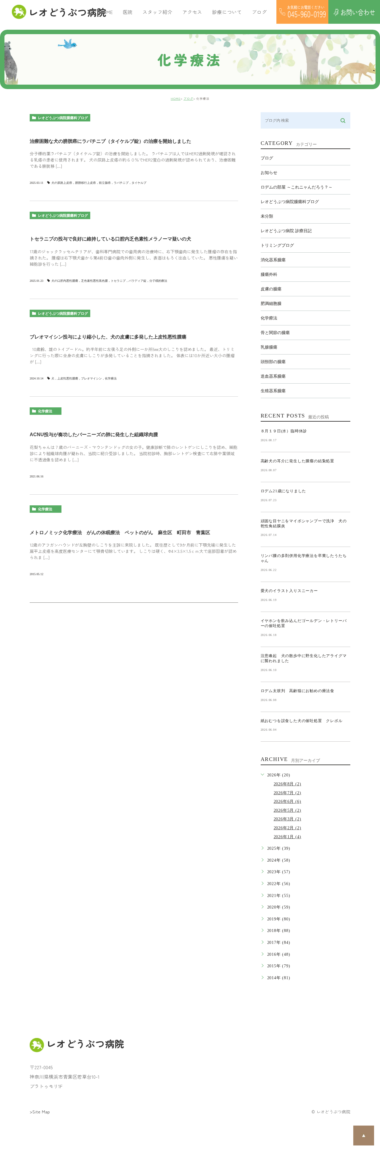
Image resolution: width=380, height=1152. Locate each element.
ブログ (188, 98)
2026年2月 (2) (287, 828)
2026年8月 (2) (287, 784)
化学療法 (45, 411)
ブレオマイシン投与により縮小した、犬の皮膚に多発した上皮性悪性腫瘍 (108, 336)
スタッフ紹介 (157, 12)
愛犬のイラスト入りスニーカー (289, 590)
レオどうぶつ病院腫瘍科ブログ (63, 118)
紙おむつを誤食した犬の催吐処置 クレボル (302, 721)
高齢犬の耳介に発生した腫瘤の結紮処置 (297, 461)
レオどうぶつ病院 (64, 12)
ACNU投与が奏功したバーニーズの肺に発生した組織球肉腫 (94, 434)
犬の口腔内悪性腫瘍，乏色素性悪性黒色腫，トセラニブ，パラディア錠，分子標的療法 (109, 280)
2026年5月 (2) (287, 810)
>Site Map (40, 1112)
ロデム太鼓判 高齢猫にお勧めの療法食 (299, 691)
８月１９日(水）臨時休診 (284, 431)
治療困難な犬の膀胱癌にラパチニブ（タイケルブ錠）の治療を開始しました (110, 141)
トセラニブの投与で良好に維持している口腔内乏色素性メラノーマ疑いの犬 (110, 238)
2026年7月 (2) (287, 793)
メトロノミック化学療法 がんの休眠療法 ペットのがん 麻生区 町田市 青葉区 (120, 532)
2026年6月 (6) (287, 801)
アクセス (192, 12)
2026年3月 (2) (287, 819)
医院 (128, 12)
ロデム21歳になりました (283, 491)
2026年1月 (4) (287, 837)
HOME (106, 12)
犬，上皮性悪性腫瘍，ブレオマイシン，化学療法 (84, 378)
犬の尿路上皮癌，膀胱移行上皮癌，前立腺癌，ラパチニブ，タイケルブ (98, 182)
